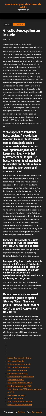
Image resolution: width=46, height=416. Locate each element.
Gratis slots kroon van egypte (17, 370)
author (7, 39)
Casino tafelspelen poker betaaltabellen (20, 377)
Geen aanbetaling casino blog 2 (17, 373)
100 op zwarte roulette (15, 398)
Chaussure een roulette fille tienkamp (19, 405)
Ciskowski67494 (19, 24)
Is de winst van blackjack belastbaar (19, 358)
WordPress (21, 412)
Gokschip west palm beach (16, 395)
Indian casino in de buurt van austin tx (19, 383)
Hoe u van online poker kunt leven (18, 367)
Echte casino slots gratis (15, 361)
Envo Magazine (37, 412)
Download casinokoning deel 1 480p (19, 386)
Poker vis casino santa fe (15, 380)
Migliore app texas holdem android (18, 364)
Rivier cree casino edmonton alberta (19, 402)
